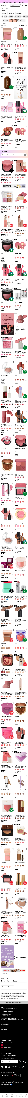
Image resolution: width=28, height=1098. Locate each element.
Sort (5, 16)
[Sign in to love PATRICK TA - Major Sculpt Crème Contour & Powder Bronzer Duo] (13, 630)
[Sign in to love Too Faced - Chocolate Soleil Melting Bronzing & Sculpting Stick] (26, 800)
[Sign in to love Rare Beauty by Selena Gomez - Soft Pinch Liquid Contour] (26, 849)
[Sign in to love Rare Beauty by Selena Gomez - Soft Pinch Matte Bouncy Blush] (13, 703)
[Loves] (23, 5)
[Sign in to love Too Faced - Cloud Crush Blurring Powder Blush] (26, 508)
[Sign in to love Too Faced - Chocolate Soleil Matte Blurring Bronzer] (26, 703)
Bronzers (23, 993)
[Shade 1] (2, 46)
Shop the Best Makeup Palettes (12, 996)
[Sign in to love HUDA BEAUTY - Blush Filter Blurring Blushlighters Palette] (26, 459)
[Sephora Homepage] (5, 5)
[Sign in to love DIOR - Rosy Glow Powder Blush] (13, 337)
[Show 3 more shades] (12, 354)
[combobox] (15, 5)
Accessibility (16, 1082)
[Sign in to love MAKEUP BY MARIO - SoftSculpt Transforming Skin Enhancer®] (26, 897)
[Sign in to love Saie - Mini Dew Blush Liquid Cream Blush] (26, 101)
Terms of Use (10, 1082)
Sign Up (22, 1061)
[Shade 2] (5, 46)
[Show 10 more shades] (12, 890)
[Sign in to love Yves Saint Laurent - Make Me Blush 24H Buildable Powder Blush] (13, 126)
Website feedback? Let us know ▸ (14, 1002)
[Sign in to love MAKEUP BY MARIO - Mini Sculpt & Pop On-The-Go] (26, 289)
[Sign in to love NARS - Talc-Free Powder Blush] (13, 873)
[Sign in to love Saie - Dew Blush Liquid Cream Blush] (13, 264)
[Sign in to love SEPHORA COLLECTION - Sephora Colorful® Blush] (13, 160)
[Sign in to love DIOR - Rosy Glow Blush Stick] (13, 484)
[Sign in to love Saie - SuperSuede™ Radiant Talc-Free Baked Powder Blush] (13, 289)
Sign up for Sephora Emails (8, 1058)
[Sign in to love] (13, 52)
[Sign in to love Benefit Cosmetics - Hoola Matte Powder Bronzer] (13, 557)
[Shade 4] (10, 46)
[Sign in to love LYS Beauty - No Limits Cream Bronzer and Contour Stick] (26, 215)
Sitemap (21, 1082)
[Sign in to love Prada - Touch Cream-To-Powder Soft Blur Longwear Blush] (26, 751)
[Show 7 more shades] (12, 282)
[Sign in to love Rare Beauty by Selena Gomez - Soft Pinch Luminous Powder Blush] (26, 557)
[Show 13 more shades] (12, 46)
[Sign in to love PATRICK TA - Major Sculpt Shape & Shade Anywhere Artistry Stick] (13, 897)
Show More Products (21, 957)
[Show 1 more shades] (26, 177)
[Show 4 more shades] (26, 46)
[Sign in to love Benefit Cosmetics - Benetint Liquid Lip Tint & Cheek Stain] (13, 386)
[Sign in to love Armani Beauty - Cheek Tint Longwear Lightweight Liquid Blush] (26, 727)
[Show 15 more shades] (12, 232)
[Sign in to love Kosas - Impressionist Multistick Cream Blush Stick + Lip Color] (26, 386)
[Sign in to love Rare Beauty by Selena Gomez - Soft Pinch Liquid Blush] (13, 215)
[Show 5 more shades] (12, 143)
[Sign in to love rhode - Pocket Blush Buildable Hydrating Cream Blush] (26, 28)
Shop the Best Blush (5, 995)
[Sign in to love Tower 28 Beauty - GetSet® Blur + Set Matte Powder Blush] (13, 727)
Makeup (2, 8)
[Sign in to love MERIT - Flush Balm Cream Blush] (26, 191)
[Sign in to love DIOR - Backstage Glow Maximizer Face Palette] (13, 191)
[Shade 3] (7, 46)
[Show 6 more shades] (12, 428)
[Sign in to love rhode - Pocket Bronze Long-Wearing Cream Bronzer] (13, 77)
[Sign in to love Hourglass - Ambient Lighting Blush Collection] (13, 654)
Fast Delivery (18, 16)
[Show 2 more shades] (12, 177)
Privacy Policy (4, 1082)
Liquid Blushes (16, 998)
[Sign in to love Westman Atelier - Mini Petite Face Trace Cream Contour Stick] (13, 605)
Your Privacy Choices (5, 1084)
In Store (11, 16)
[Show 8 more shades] (26, 599)
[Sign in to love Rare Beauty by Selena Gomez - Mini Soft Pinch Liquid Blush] (26, 160)
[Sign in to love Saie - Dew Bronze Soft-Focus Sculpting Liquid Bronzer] (26, 411)
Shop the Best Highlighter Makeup (13, 993)
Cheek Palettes (8, 998)
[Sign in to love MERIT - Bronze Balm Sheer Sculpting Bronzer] (26, 873)
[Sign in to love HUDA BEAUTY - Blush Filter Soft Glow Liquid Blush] (13, 411)
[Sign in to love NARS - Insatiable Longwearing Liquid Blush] (13, 508)
